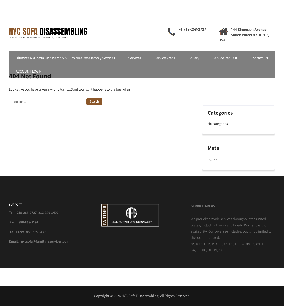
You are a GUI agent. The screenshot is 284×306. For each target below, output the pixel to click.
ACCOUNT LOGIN (29, 71)
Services (134, 57)
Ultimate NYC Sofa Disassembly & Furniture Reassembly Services (65, 57)
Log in (212, 159)
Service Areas (164, 57)
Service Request (225, 57)
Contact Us (259, 57)
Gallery (193, 57)
